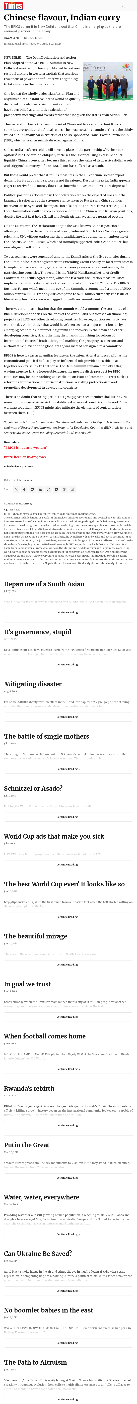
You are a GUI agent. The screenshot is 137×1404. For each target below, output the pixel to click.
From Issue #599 (41, 43)
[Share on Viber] (64, 489)
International (32, 37)
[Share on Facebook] (24, 489)
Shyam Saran (12, 37)
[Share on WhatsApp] (48, 489)
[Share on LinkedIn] (40, 489)
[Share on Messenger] (32, 489)
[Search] (123, 6)
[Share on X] (16, 489)
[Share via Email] (72, 489)
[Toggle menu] (130, 6)
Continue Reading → (68, 612)
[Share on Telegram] (56, 489)
